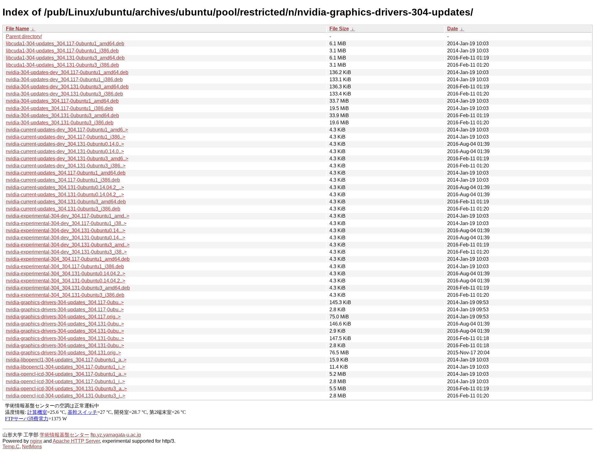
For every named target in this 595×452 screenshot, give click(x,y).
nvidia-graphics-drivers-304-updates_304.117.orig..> (63, 316)
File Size (339, 28)
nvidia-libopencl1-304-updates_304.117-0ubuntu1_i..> (65, 367)
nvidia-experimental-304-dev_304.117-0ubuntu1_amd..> (67, 216)
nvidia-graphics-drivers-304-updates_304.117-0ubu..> (65, 302)
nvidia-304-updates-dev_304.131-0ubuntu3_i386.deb (64, 93)
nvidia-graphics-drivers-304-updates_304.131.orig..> (63, 352)
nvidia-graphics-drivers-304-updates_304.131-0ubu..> (65, 323)
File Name (17, 28)
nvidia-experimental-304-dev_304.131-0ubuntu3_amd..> (68, 244)
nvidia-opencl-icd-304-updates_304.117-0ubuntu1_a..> (66, 374)
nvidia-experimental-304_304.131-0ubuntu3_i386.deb (65, 295)
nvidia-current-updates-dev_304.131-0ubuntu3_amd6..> (67, 158)
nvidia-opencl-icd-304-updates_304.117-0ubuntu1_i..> (65, 381)
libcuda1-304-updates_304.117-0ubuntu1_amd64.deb (65, 43)
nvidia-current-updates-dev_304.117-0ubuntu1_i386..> (65, 137)
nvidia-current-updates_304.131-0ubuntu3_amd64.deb (66, 201)
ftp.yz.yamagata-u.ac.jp (115, 434)
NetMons (32, 446)
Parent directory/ (24, 36)
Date (452, 28)
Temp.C (11, 446)
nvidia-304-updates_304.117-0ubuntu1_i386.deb (59, 108)
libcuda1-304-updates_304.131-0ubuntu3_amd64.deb (65, 57)
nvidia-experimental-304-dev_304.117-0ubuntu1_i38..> (66, 223)
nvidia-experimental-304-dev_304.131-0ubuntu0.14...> (65, 230)
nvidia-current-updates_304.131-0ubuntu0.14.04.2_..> (65, 187)
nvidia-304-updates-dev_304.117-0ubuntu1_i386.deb (64, 79)
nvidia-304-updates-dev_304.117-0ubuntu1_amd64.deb (67, 72)
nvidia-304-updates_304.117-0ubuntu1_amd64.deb (62, 101)
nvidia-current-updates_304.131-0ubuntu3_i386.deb (63, 208)
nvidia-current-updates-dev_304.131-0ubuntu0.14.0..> (65, 144)
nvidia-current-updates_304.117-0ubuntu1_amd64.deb (66, 172)
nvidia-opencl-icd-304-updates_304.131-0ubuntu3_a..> (66, 388)
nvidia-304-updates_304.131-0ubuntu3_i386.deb (59, 122)
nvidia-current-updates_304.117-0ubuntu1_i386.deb (63, 180)
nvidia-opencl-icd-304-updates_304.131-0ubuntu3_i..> (65, 395)
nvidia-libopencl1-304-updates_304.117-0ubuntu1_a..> (66, 359)
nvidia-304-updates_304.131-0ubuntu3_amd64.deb (62, 115)
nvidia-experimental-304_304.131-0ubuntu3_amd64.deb (68, 287)
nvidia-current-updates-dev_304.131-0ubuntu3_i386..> (66, 165)
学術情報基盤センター (64, 434)
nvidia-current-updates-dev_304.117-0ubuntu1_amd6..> (67, 129)
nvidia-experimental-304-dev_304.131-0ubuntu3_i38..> (66, 252)
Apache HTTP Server (76, 441)
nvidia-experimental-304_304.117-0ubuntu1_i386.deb (65, 266)
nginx (36, 441)
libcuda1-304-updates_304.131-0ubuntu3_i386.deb (62, 65)
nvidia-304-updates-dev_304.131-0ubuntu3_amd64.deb (67, 86)
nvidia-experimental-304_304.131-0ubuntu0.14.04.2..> (65, 273)
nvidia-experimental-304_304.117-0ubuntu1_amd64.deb (68, 259)
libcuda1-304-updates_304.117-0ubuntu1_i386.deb (62, 50)
